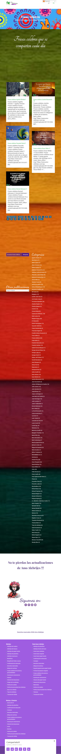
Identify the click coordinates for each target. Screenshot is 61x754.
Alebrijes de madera (12, 646)
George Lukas (35, 352)
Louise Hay (35, 425)
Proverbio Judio (36, 484)
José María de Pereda (37, 396)
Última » (41, 219)
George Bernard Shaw (37, 350)
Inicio (8, 726)
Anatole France (36, 282)
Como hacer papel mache (39, 656)
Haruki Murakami (36, 359)
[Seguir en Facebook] (25, 605)
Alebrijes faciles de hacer (38, 272)
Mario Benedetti (36, 437)
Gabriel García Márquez (38, 347)
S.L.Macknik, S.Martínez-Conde (40, 501)
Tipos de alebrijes (36, 525)
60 (22, 219)
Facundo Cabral (36, 325)
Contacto (9, 710)
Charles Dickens (36, 306)
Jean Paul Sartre (36, 381)
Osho (33, 469)
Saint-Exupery (35, 503)
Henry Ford (34, 364)
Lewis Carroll (35, 423)
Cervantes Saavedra (37, 301)
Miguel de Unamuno (37, 447)
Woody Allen (35, 542)
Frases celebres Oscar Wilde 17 (41, 148)
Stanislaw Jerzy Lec (37, 515)
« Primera (20, 217)
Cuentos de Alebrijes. (37, 313)
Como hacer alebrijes (38, 651)
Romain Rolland (36, 496)
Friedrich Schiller (36, 345)
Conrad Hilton (35, 311)
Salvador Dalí (35, 505)
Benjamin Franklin (36, 289)
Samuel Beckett (36, 508)
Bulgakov (34, 294)
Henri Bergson (35, 362)
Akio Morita (35, 260)
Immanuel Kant (36, 369)
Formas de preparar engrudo (40, 670)
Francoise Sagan (36, 330)
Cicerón (34, 308)
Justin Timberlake (36, 403)
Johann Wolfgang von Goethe (39, 384)
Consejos (35, 661)
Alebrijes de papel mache (13, 651)
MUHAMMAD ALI (36, 454)
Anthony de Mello (36, 284)
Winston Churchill (36, 539)
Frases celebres (36, 338)
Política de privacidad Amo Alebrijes (16, 687)
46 (50, 217)
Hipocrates (34, 367)
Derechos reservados (12, 666)
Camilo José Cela (36, 296)
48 (11, 219)
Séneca (34, 513)
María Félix (34, 435)
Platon (33, 479)
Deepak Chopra (36, 318)
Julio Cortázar (35, 401)
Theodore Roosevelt (37, 520)
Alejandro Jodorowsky (37, 274)
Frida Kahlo (35, 340)
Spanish (47, 1)
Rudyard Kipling (36, 498)
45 (46, 217)
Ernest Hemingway (36, 323)
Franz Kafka (35, 335)
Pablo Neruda (35, 471)
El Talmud (34, 321)
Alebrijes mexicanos (12, 656)
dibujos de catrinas (12, 668)
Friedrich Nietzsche (37, 343)
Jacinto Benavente (36, 379)
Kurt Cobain (35, 408)
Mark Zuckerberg (36, 440)
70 (26, 219)
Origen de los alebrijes (13, 682)
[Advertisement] (30, 67)
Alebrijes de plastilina (37, 270)
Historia (9, 677)
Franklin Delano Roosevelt (38, 333)
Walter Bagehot (36, 535)
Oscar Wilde (35, 466)
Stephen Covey (35, 518)
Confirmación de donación (13, 663)
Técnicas (35, 692)
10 (32, 217)
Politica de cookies (12, 684)
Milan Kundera (35, 450)
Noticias (34, 457)
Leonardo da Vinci (36, 420)
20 (36, 217)
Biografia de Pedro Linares (14, 661)
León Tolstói (35, 418)
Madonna (34, 428)
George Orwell (35, 355)
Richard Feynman (36, 491)
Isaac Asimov (35, 374)
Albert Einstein (35, 265)
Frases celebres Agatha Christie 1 (17, 99)
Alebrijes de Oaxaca (12, 648)
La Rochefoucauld (36, 411)
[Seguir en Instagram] (32, 605)
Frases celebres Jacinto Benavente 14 (42, 100)
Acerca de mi (10, 702)
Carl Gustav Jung (36, 299)
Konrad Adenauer (36, 406)
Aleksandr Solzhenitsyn (38, 277)
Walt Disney (35, 532)
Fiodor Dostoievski (36, 328)
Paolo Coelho (35, 474)
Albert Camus (35, 262)
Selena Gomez (35, 510)
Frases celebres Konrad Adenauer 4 (17, 189)
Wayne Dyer (35, 537)
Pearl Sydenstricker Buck (38, 476)
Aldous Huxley (35, 267)
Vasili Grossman (36, 527)
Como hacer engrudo (38, 653)
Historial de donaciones (13, 679)
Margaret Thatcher (36, 432)
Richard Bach (35, 488)
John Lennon (35, 386)
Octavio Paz (35, 459)
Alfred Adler (35, 279)
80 (29, 219)
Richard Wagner (36, 493)
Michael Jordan (36, 445)
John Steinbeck (36, 389)
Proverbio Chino (36, 481)
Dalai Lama (35, 316)
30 (39, 217)
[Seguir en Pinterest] (29, 605)
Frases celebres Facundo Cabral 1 (17, 143)
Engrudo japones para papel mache (42, 668)
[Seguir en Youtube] (35, 605)
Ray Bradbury (35, 486)
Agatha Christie (36, 257)
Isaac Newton (35, 377)
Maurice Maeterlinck (37, 442)
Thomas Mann (35, 522)
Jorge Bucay (35, 391)
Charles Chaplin (36, 304)
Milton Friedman (36, 452)
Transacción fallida (12, 694)
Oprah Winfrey (35, 464)
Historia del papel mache (39, 679)
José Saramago (36, 398)
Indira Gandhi (35, 372)
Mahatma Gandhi (36, 430)
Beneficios (10, 658)
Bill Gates (34, 291)
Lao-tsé (34, 415)
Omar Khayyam (36, 462)
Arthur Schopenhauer (37, 287)
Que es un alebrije (11, 689)
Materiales (36, 684)
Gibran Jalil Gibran (36, 357)
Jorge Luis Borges (36, 394)
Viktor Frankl (35, 530)
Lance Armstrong (36, 413)
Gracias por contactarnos (13, 675)
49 (15, 219)
